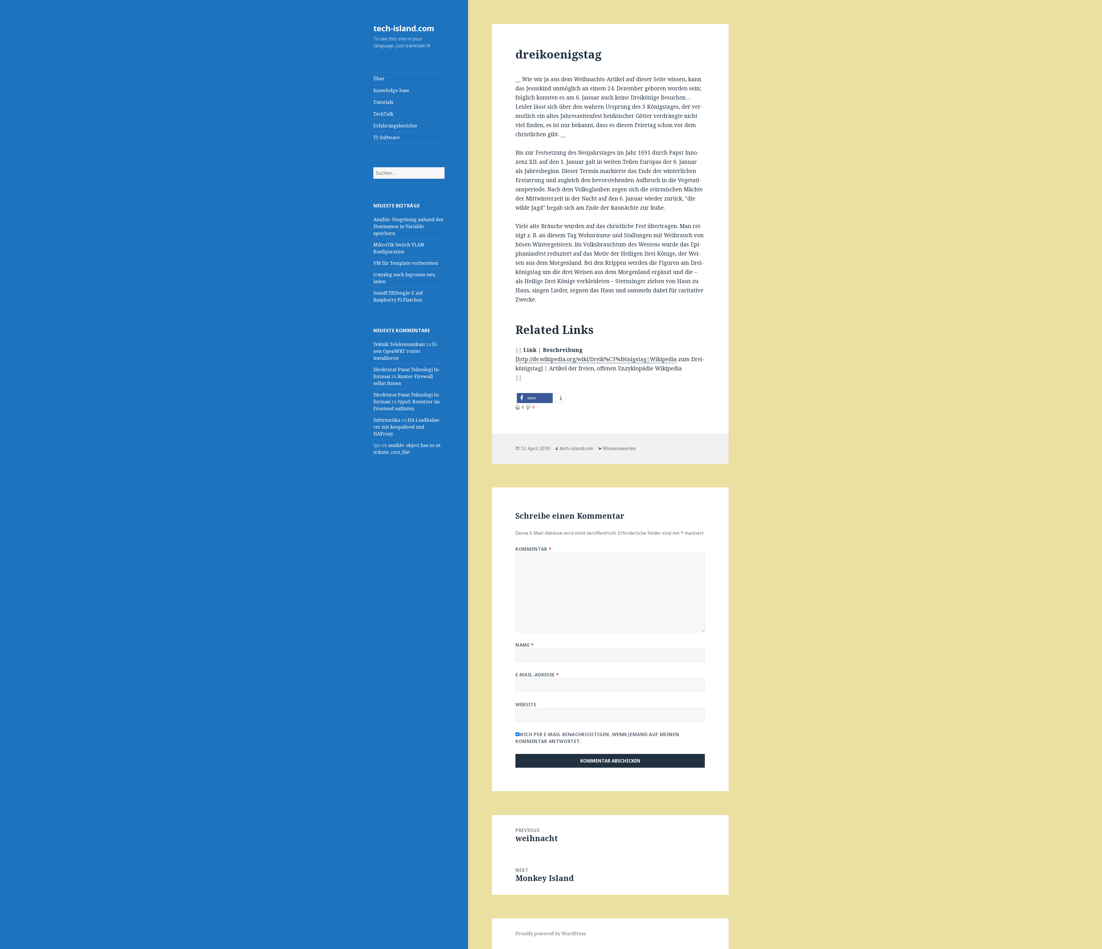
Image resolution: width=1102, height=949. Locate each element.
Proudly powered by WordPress (550, 933)
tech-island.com (403, 28)
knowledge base (391, 90)
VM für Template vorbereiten (405, 263)
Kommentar (533, 549)
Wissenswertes (619, 448)
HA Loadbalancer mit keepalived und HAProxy (407, 427)
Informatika (386, 420)
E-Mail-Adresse (537, 675)
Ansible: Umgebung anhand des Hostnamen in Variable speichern (408, 226)
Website (525, 704)
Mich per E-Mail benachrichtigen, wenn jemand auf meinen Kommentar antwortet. (597, 737)
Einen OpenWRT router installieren (405, 351)
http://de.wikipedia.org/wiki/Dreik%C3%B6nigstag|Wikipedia (597, 359)
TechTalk (383, 114)
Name (524, 645)
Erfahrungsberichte (395, 125)
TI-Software (386, 137)
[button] (535, 398)
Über (379, 78)
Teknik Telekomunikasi (399, 344)
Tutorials (383, 102)
